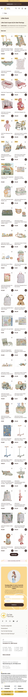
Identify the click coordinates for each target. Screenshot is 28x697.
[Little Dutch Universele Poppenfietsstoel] (7, 104)
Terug (5, 13)
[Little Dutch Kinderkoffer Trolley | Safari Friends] (21, 518)
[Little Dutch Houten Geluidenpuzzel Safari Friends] (21, 169)
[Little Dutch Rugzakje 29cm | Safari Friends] (7, 300)
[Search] (16, 8)
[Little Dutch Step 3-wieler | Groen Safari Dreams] (21, 452)
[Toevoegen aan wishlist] (12, 36)
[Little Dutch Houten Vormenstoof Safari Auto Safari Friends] (7, 386)
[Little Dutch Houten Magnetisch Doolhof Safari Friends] (21, 342)
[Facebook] (2, 621)
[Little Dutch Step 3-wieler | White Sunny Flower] (21, 430)
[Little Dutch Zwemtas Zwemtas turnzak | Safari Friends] (7, 495)
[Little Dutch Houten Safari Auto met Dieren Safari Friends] (21, 146)
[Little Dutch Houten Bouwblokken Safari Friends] (7, 364)
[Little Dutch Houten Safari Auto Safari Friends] (21, 386)
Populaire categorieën (6, 625)
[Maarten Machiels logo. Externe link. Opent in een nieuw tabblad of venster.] (1, 672)
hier (4, 682)
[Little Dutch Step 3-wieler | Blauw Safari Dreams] (7, 452)
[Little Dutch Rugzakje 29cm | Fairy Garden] (21, 277)
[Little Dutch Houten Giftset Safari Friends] (7, 256)
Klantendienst (4, 628)
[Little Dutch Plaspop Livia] (21, 104)
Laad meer (14, 554)
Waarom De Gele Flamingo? (8, 633)
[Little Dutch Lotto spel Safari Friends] (7, 321)
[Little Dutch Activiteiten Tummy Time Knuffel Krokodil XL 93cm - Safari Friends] (7, 473)
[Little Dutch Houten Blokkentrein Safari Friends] (7, 235)
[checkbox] (2, 686)
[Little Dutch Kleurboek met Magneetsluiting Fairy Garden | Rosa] (7, 277)
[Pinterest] (6, 621)
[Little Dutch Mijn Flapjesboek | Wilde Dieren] (7, 169)
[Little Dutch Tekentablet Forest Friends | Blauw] (7, 430)
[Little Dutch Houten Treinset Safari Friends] (21, 235)
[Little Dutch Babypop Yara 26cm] (7, 125)
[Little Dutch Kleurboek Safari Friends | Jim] (7, 191)
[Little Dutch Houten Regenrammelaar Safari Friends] (7, 408)
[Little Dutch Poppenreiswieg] (7, 84)
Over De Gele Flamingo (6, 631)
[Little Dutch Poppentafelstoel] (21, 84)
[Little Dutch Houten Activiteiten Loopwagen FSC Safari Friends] (21, 41)
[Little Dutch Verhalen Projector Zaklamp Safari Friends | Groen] (7, 212)
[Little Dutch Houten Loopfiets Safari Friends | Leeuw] (21, 125)
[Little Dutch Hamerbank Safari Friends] (7, 63)
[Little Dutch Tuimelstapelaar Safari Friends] (7, 539)
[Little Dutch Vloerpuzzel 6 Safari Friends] (21, 321)
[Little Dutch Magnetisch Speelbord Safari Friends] (7, 342)
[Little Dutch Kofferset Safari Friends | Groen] (21, 191)
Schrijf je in (14, 604)
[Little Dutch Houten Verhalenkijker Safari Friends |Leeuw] (21, 212)
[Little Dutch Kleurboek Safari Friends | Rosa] (21, 256)
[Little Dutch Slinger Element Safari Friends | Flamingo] (21, 539)
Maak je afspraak (6, 654)
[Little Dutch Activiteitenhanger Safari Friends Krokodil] (21, 473)
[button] (1, 8)
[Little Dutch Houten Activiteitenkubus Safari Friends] (7, 146)
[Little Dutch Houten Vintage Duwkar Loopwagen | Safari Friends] (7, 41)
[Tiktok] (17, 621)
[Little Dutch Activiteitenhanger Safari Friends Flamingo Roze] (21, 495)
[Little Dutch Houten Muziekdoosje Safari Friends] (21, 408)
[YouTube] (13, 621)
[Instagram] (9, 621)
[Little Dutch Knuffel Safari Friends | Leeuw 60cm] (21, 300)
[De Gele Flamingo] (7, 8)
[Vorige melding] (1, 4)
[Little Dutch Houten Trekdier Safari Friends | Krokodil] (21, 364)
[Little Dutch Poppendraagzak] (21, 63)
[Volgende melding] (27, 4)
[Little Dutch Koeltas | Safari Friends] (7, 518)
